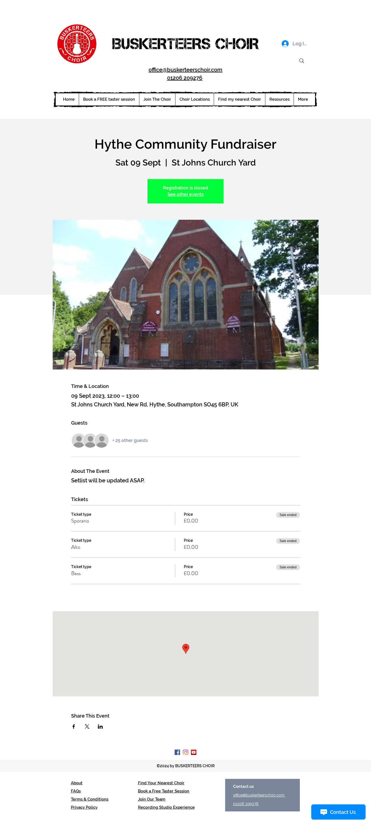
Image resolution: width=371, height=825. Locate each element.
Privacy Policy (84, 807)
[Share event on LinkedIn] (100, 726)
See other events (186, 194)
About (77, 783)
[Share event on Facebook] (73, 726)
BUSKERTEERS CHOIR (185, 43)
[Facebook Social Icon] (177, 752)
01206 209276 (184, 78)
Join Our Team (151, 799)
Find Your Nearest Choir (161, 783)
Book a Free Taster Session (163, 791)
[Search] (301, 60)
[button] (194, 99)
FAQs (76, 791)
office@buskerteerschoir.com (185, 69)
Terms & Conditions (89, 799)
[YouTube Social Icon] (193, 752)
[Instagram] (185, 752)
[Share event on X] (87, 726)
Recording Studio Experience (166, 807)
